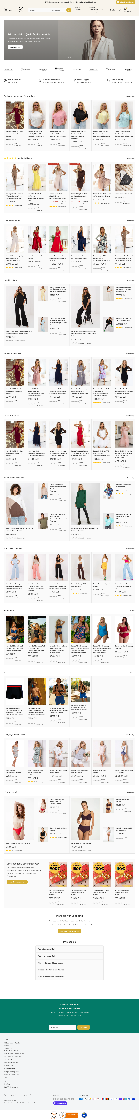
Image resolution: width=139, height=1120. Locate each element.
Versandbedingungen (11, 1062)
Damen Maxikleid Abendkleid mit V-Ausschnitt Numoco (80, 257)
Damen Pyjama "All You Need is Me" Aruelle (124, 771)
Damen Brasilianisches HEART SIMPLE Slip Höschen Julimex (57, 801)
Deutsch (7, 1096)
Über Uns (7, 1084)
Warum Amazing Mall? (46, 956)
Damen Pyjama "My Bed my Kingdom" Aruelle (79, 771)
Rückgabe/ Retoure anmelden (14, 1053)
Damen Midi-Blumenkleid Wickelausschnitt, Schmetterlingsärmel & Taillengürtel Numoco (101, 392)
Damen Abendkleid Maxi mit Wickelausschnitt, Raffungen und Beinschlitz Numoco (80, 453)
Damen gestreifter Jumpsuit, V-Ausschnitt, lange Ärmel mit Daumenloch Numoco (15, 196)
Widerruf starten (9, 1068)
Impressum (7, 1081)
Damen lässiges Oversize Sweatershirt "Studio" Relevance (123, 517)
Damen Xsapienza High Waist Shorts (102, 585)
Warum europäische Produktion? (51, 977)
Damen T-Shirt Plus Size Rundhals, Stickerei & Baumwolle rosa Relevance (57, 134)
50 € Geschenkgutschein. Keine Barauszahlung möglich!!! (122, 892)
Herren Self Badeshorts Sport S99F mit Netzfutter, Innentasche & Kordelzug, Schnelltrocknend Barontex (14, 711)
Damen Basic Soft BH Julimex (81, 843)
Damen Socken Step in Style (123, 194)
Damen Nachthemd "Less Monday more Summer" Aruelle (35, 772)
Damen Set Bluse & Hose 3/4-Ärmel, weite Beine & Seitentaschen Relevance (58, 289)
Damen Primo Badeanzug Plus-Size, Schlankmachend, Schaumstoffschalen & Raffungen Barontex (102, 649)
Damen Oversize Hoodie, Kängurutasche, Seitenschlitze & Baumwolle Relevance (58, 518)
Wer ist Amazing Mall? (46, 949)
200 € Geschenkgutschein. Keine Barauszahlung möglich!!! (57, 892)
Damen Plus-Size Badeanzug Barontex (124, 647)
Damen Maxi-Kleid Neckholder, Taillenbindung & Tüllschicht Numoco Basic (58, 391)
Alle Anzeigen (131, 353)
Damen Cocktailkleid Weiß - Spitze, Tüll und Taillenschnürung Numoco (101, 453)
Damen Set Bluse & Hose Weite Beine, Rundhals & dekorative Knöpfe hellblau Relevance (58, 321)
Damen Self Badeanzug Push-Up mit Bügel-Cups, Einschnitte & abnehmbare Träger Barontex (37, 649)
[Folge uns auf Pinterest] (65, 1099)
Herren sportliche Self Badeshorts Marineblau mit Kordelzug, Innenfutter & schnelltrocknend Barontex (36, 711)
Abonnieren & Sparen (127, 2)
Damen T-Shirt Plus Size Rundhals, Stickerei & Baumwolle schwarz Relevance (78, 135)
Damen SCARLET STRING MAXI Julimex (18, 843)
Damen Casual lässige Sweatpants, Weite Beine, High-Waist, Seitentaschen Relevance (36, 587)
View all (133, 611)
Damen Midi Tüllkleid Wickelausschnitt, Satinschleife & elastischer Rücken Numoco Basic (36, 392)
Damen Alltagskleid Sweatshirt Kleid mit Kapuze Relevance (84, 530)
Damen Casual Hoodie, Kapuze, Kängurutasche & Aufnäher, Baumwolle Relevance (58, 488)
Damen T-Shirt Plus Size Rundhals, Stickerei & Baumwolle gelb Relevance (101, 134)
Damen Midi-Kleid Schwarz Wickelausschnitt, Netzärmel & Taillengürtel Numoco (124, 391)
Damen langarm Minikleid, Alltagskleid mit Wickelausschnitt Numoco (101, 258)
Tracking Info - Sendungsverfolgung (11, 1049)
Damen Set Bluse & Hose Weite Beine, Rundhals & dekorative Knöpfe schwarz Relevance (84, 333)
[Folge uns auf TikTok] (72, 1099)
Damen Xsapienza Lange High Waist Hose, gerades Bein (123, 586)
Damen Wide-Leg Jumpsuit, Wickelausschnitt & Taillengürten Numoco (14, 258)
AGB (5, 1078)
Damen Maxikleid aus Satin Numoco (36, 257)
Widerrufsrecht (9, 1065)
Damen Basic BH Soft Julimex (122, 800)
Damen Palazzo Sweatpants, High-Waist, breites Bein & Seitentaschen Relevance (14, 586)
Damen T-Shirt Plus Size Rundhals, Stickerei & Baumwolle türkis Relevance (124, 134)
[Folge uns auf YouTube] (69, 1099)
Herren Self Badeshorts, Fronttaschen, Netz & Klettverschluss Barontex (79, 707)
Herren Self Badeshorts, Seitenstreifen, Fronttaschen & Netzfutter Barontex (58, 710)
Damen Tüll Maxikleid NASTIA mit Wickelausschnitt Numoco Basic (36, 197)
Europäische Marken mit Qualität (51, 970)
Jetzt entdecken (15, 51)
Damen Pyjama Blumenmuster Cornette (13, 771)
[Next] (135, 125)
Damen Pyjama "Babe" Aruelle (100, 771)
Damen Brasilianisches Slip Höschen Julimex (124, 829)
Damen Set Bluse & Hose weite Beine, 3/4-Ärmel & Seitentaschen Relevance (20, 332)
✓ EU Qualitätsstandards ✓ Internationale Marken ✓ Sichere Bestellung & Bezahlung (69, 2)
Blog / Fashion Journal (11, 1087)
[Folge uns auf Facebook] (54, 1099)
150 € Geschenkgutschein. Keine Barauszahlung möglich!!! (79, 892)
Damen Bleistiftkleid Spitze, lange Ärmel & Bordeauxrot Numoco (14, 134)
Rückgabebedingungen (11, 1072)
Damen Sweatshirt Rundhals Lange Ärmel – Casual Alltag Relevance (19, 530)
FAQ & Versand (8, 1059)
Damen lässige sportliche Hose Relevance (79, 585)
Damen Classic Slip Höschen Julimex (58, 829)
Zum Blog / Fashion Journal (70, 931)
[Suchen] (68, 10)
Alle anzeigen (131, 96)
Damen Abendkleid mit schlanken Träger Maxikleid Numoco (57, 258)
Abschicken (83, 1027)
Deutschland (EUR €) (21, 1096)
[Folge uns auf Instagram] (61, 1099)
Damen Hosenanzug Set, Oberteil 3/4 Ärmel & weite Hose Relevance (124, 289)
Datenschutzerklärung (11, 1075)
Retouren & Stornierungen (12, 1056)
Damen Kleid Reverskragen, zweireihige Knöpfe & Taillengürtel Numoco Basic (80, 391)
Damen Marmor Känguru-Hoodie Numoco (123, 485)
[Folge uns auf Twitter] (58, 1099)
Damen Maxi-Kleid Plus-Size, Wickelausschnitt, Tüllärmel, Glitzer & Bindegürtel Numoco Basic (124, 454)
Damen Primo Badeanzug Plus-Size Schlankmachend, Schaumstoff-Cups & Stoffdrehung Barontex (80, 649)
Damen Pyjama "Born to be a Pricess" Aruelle (58, 771)
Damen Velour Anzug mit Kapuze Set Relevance (123, 319)
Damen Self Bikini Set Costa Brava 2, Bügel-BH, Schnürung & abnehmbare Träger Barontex (58, 649)
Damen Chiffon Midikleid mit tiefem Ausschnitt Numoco (102, 195)
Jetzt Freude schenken (17, 882)
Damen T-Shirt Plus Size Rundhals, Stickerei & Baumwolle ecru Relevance (36, 134)
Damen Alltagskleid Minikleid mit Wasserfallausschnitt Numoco (80, 196)
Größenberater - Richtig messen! (12, 1044)
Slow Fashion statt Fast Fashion (50, 963)
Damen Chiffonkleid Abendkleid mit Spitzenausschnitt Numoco (57, 196)
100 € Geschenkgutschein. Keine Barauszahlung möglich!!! (101, 892)
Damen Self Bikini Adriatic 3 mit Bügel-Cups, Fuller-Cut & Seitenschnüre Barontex (14, 648)
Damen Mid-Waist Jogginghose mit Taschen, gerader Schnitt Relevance (57, 586)
